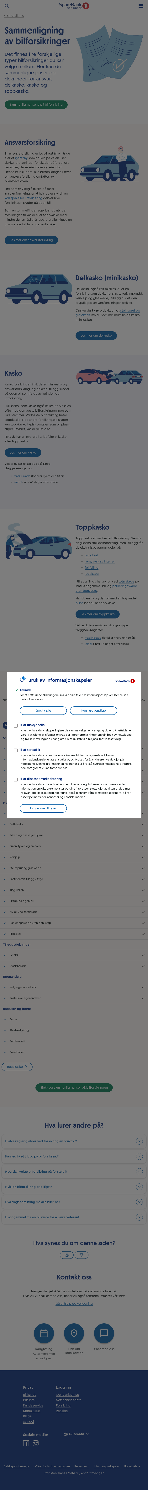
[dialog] (74, 745)
